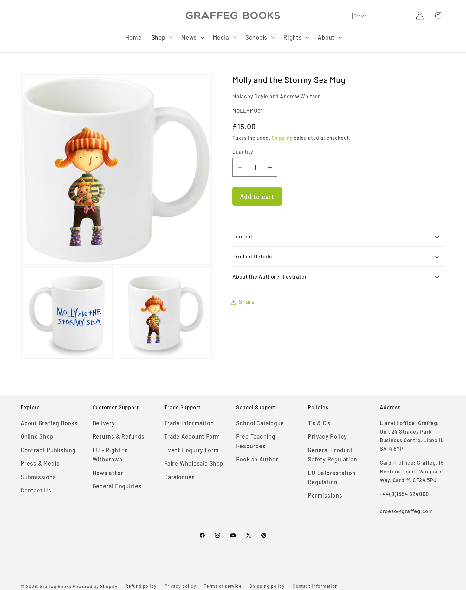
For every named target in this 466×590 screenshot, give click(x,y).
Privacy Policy (327, 436)
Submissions (38, 476)
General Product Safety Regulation (332, 455)
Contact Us (36, 490)
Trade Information (189, 423)
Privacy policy (180, 586)
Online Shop (37, 436)
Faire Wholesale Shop (193, 463)
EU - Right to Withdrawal (110, 455)
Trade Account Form (192, 436)
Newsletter (108, 472)
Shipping (282, 138)
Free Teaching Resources (255, 441)
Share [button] (247, 302)
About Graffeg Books (49, 423)
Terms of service (223, 586)
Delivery (104, 423)
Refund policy (141, 586)
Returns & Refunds (119, 436)
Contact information (315, 586)
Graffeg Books (55, 586)
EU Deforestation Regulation (331, 477)
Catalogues (179, 476)
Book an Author (257, 459)
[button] (161, 37)
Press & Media (40, 463)
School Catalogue (260, 423)
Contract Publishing (48, 450)
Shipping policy (267, 586)
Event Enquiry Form (191, 450)
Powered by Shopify (95, 586)
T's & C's (319, 423)
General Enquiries (117, 486)
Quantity (242, 151)
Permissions (325, 495)
